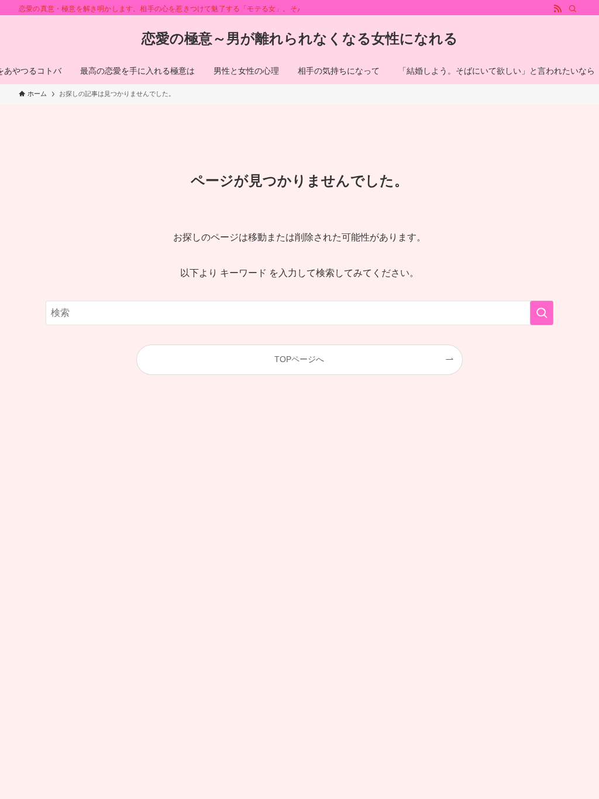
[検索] (572, 8)
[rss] (557, 8)
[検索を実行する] (541, 313)
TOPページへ (299, 359)
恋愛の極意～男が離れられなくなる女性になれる (300, 39)
